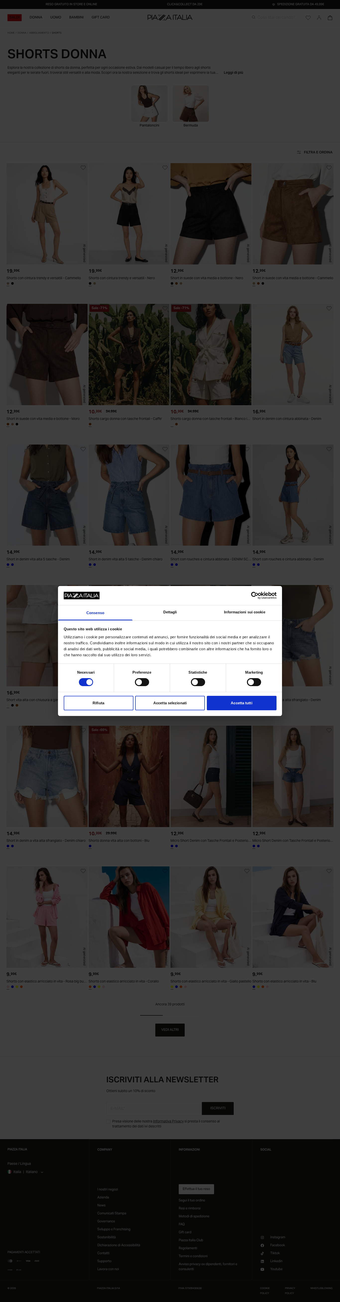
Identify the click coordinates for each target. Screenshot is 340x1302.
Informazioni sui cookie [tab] (244, 612)
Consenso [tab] (95, 613)
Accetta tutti (241, 703)
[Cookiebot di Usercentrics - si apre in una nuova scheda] (255, 595)
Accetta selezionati (170, 703)
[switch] (142, 682)
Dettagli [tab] (170, 612)
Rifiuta (98, 703)
